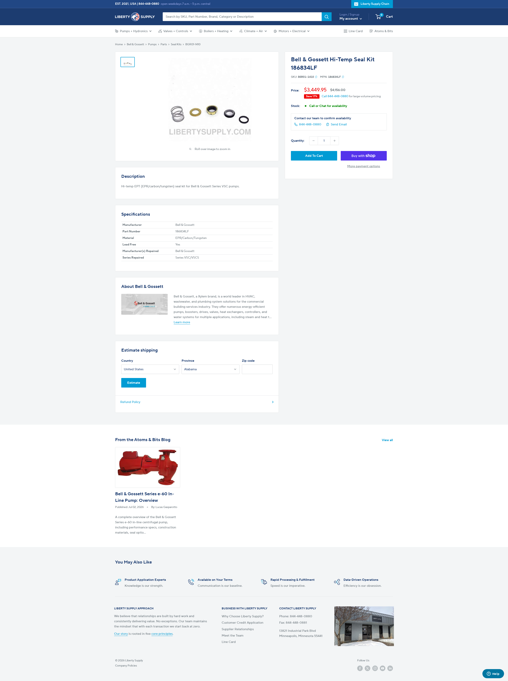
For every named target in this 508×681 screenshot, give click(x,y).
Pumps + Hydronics (134, 31)
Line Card (356, 31)
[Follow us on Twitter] (367, 668)
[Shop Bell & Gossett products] (144, 304)
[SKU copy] (316, 77)
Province (188, 361)
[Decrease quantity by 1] (313, 141)
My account (349, 18)
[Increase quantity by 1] (334, 141)
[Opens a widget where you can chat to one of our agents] (493, 674)
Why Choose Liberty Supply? (243, 616)
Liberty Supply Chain (375, 4)
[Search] (327, 16)
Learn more (182, 322)
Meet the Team (232, 636)
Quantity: (297, 141)
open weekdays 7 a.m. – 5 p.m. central (185, 4)
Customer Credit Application (242, 623)
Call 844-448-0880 (335, 96)
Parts (164, 44)
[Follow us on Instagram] (375, 668)
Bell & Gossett (135, 44)
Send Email (339, 124)
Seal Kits (176, 44)
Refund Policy (130, 402)
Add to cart (314, 156)
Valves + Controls (175, 31)
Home (119, 44)
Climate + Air (253, 31)
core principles (162, 634)
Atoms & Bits (383, 31)
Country (127, 361)
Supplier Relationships (238, 629)
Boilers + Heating (216, 31)
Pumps (152, 44)
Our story (121, 634)
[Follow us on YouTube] (382, 668)
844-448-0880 (149, 4)
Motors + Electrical (292, 31)
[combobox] (242, 16)
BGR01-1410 (192, 44)
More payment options (363, 166)
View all (388, 440)
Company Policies (126, 666)
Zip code (248, 361)
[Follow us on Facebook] (360, 668)
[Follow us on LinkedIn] (390, 668)
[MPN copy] (343, 77)
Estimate (133, 383)
